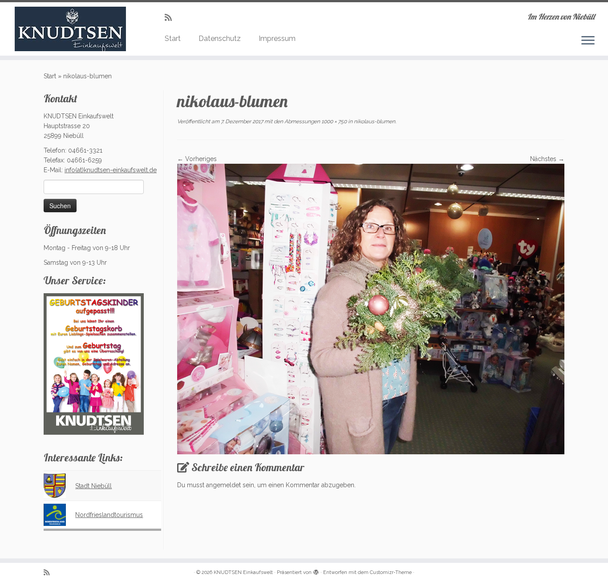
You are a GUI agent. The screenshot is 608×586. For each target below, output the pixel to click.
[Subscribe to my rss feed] (171, 17)
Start (173, 38)
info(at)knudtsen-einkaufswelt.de (111, 170)
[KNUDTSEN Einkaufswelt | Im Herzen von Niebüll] (70, 29)
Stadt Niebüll (93, 485)
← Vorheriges (197, 158)
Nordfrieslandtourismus (109, 514)
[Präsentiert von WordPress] (316, 571)
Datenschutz (220, 38)
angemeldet (223, 485)
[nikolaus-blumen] (370, 308)
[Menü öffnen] (588, 41)
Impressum (277, 38)
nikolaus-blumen (374, 121)
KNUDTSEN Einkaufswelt (243, 572)
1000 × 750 (333, 121)
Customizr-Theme (391, 572)
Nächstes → (547, 158)
